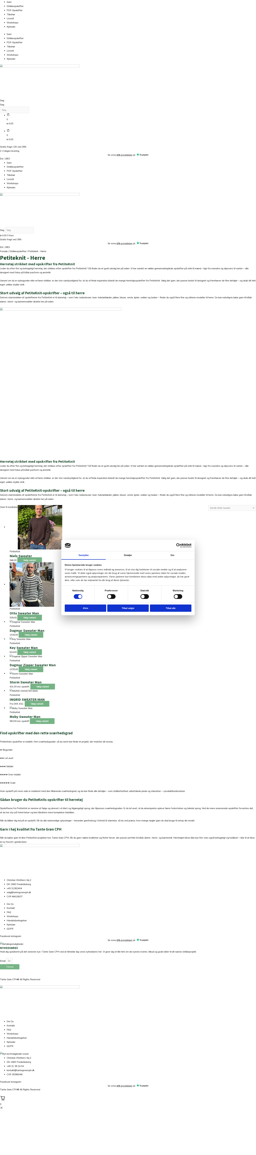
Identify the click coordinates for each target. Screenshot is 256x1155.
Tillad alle (171, 608)
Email (3, 960)
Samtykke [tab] (84, 555)
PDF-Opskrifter (15, 10)
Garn (9, 2)
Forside (4, 251)
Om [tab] (172, 555)
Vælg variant (29, 560)
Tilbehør (11, 14)
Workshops (12, 22)
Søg (2, 100)
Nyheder (11, 26)
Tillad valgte (128, 608)
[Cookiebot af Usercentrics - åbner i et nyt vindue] (178, 545)
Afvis (85, 608)
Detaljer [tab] (128, 555)
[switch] (111, 596)
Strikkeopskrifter (15, 6)
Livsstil (10, 18)
